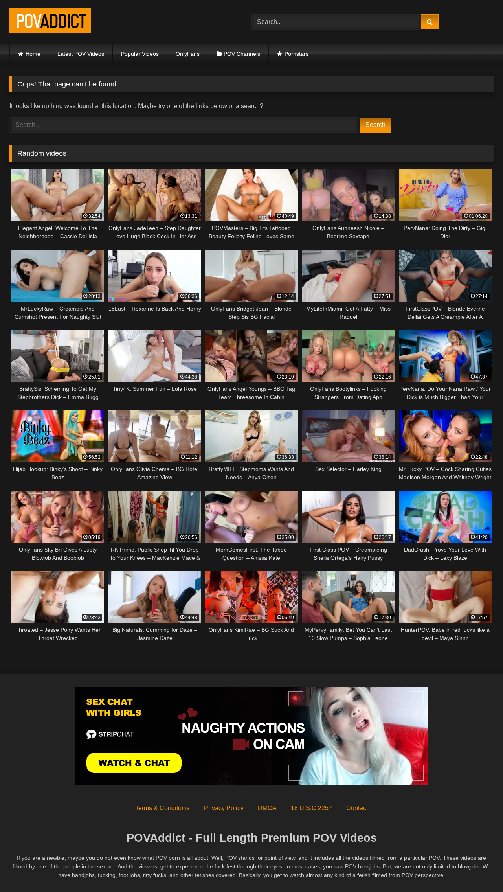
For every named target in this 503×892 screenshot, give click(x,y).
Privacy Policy (224, 808)
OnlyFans (188, 54)
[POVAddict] (50, 22)
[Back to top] (478, 868)
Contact (357, 808)
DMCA (267, 808)
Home (33, 54)
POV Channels (242, 54)
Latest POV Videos (80, 54)
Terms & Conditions (162, 808)
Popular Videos (140, 54)
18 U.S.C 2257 (311, 808)
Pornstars (296, 54)
